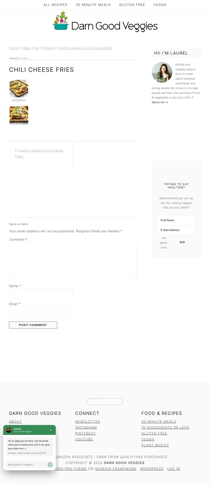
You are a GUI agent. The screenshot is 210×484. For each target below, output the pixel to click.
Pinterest (85, 433)
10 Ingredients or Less (165, 427)
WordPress (152, 469)
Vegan (147, 439)
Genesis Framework (115, 469)
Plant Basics (155, 445)
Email (14, 304)
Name (15, 286)
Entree (48, 48)
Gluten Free (154, 433)
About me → (160, 102)
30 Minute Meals (158, 422)
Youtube (84, 439)
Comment (18, 240)
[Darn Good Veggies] (105, 32)
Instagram (86, 427)
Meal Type (30, 48)
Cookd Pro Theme (68, 469)
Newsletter (87, 422)
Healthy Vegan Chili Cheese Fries (85, 48)
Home (14, 48)
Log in (173, 469)
